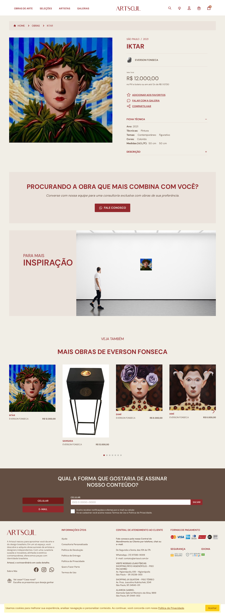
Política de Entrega (71, 555)
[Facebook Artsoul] (36, 570)
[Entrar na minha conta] (189, 8)
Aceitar (212, 608)
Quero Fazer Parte (71, 566)
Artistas (64, 8)
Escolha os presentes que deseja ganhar (33, 582)
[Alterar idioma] (203, 554)
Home (21, 25)
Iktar (12, 415)
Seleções (46, 8)
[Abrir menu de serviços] (179, 8)
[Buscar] (170, 8)
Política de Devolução (72, 550)
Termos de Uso (119, 512)
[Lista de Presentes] (199, 8)
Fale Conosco (115, 208)
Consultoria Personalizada (75, 544)
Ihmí (171, 413)
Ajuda (64, 538)
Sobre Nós (12, 571)
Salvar (196, 502)
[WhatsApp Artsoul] (51, 570)
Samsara (68, 441)
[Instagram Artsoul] (44, 570)
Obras (36, 25)
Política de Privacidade (73, 561)
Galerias (83, 8)
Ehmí (118, 414)
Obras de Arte (23, 8)
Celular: (76, 497)
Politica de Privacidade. (140, 512)
